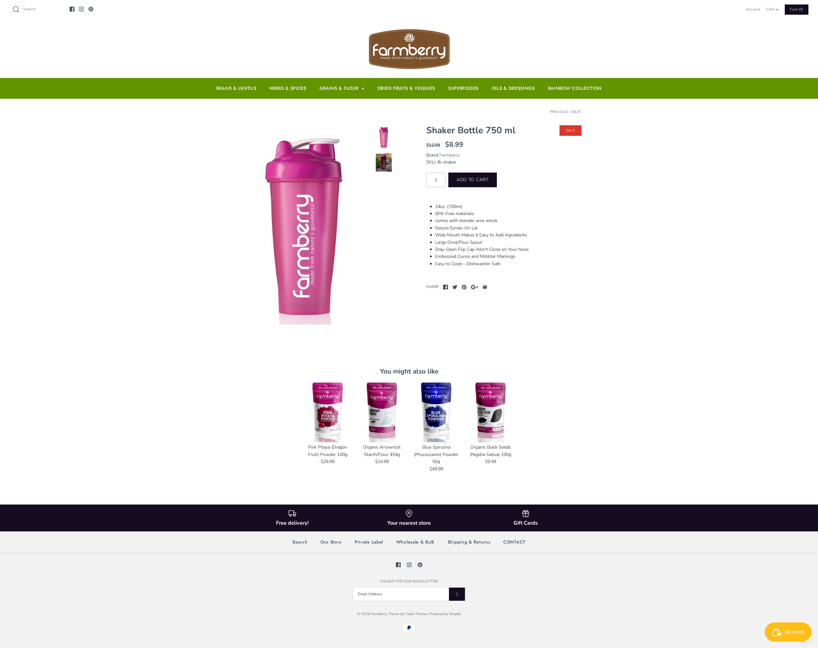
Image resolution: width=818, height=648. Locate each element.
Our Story (331, 542)
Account (753, 9)
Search (299, 542)
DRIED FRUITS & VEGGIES (406, 88)
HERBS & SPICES (287, 88)
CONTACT (514, 542)
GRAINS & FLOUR (342, 88)
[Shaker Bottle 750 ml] (304, 230)
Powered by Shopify (445, 614)
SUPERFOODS (463, 88)
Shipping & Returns (469, 542)
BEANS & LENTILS (236, 88)
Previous (559, 112)
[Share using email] (484, 287)
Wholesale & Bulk (415, 542)
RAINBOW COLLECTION (575, 88)
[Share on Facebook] (445, 287)
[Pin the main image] (464, 287)
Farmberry (449, 155)
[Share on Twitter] (454, 287)
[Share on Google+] (474, 287)
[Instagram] (81, 9)
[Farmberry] (409, 30)
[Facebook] (72, 9)
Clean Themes (416, 614)
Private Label (369, 542)
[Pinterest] (91, 9)
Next (577, 112)
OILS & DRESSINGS (513, 88)
